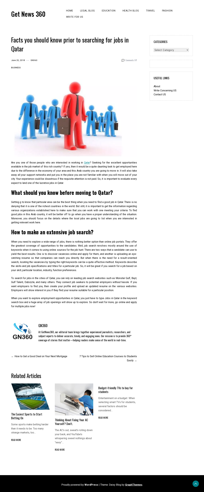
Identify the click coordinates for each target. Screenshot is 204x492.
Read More (16, 440)
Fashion (167, 10)
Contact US (160, 94)
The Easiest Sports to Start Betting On (26, 416)
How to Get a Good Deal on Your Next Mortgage (41, 356)
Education (109, 10)
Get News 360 (28, 14)
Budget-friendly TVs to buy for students (115, 390)
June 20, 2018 (18, 60)
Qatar (87, 162)
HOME (69, 10)
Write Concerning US (165, 90)
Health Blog (131, 10)
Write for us (74, 17)
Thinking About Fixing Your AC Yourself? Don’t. (71, 422)
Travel (150, 10)
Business (16, 67)
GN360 (34, 60)
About (157, 86)
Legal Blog (87, 10)
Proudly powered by (79, 484)
